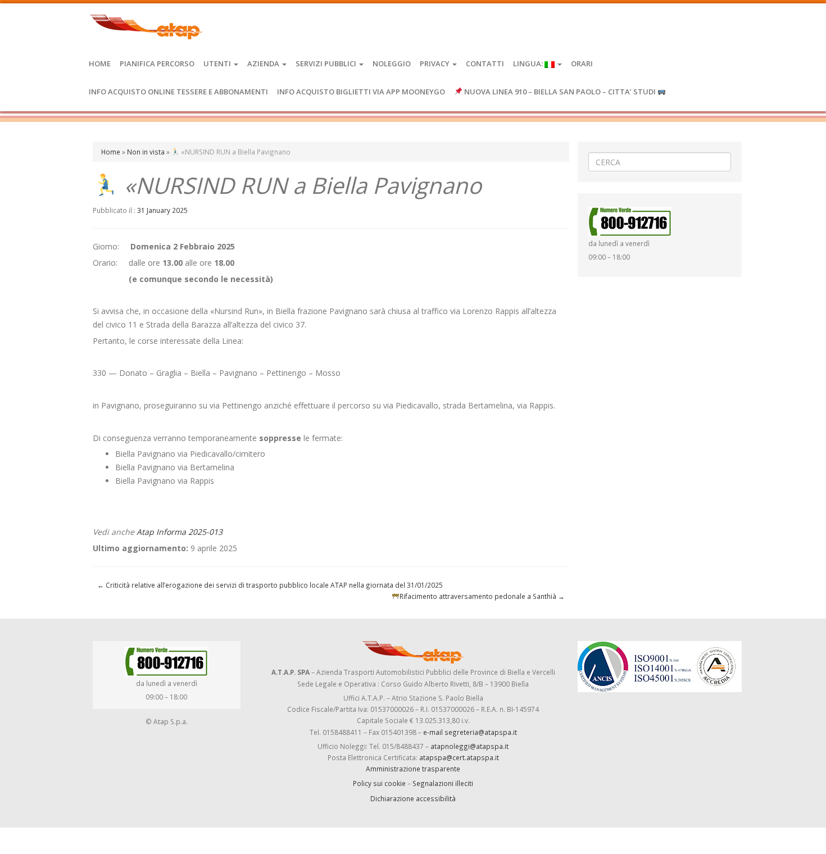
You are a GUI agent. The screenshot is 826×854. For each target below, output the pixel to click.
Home (100, 63)
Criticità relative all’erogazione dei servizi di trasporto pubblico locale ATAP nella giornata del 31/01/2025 (270, 584)
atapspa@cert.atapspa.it (459, 757)
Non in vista (146, 151)
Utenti (218, 63)
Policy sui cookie (379, 783)
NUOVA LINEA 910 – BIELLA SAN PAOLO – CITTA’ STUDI (559, 92)
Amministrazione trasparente (413, 768)
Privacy (435, 63)
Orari (582, 63)
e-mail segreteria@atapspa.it (470, 732)
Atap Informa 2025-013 (180, 531)
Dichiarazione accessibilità (413, 798)
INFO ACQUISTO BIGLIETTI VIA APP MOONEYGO (361, 92)
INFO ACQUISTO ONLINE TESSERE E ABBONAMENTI (178, 92)
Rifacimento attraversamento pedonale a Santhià (482, 596)
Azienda (264, 63)
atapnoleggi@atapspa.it (469, 746)
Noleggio (392, 63)
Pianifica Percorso (157, 63)
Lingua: (528, 63)
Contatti (485, 63)
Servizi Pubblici (327, 63)
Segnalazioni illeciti (442, 783)
